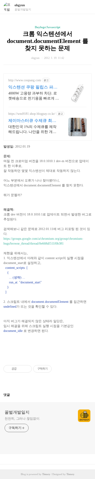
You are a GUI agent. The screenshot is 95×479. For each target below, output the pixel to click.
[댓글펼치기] (12, 394)
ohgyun (20, 5)
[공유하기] (21, 368)
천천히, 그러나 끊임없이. (22, 418)
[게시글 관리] (27, 368)
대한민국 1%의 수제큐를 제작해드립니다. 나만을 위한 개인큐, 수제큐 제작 (32, 129)
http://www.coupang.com (24, 80)
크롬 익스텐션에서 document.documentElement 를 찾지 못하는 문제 (47, 41)
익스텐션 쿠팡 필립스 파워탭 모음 (32, 87)
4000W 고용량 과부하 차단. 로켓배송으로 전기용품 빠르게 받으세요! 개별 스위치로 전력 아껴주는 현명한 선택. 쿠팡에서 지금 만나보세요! (33, 96)
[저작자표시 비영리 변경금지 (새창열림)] (58, 369)
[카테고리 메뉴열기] (87, 7)
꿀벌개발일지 (17, 412)
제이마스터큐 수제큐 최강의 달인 (32, 120)
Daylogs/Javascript (47, 27)
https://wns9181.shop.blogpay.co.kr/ (31, 113)
